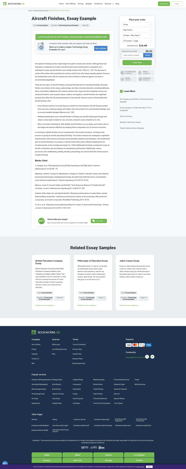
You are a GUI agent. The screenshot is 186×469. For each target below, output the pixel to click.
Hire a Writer (100, 48)
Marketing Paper (99, 379)
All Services (56, 344)
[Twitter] (152, 357)
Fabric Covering (126, 116)
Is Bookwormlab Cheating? (103, 425)
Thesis (137, 379)
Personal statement (100, 398)
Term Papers (118, 403)
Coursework (77, 384)
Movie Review (98, 384)
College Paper (57, 403)
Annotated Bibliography (40, 384)
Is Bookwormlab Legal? (60, 425)
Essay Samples (42, 25)
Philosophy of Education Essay (93, 261)
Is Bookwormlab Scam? (123, 425)
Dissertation (77, 389)
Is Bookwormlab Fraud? (81, 425)
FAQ (33, 363)
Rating (55, 419)
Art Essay (35, 398)
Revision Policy (78, 359)
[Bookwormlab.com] (13, 4)
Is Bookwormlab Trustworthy (141, 420)
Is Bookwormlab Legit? (101, 419)
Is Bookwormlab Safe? (143, 425)
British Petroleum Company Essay (49, 262)
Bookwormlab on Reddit (40, 430)
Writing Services (140, 384)
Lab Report (76, 403)
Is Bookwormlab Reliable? (40, 425)
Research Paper (119, 384)
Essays (75, 394)
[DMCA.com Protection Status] (93, 447)
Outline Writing (98, 389)
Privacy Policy (77, 349)
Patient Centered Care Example (132, 128)
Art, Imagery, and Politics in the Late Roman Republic (136, 100)
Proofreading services (121, 379)
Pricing (80, 4)
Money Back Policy (79, 363)
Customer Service (79, 419)
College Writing (78, 379)
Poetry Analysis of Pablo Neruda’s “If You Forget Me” (135, 109)
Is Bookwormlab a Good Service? (61, 430)
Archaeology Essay (38, 394)
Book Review (56, 389)
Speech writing (119, 398)
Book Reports (56, 384)
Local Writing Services (59, 349)
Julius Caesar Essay (129, 261)
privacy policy (140, 466)
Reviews (34, 419)
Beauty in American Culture (130, 122)
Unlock (147, 55)
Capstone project (58, 394)
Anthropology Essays (39, 389)
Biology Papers (57, 379)
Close (149, 466)
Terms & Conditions (79, 344)
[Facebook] (147, 357)
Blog (117, 4)
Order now (164, 4)
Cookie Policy (77, 354)
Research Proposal (120, 389)
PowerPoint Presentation (101, 403)
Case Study (56, 398)
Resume (117, 394)
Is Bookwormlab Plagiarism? (120, 420)
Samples (88, 4)
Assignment (36, 403)
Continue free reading (44, 305)
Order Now (137, 63)
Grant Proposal (78, 398)
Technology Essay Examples (68, 25)
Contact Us (98, 4)
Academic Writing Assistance (41, 379)
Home (61, 4)
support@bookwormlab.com (135, 357)
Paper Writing (97, 394)
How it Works (71, 4)
